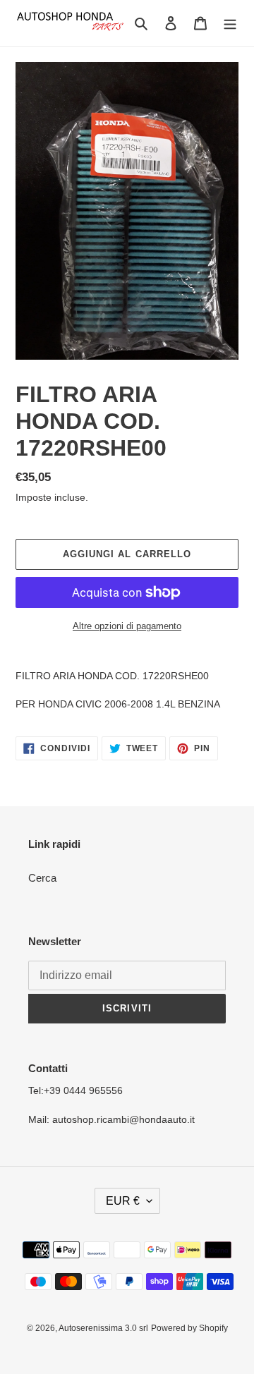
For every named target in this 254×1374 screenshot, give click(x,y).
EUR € (123, 1201)
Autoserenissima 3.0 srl (103, 1328)
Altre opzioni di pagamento (127, 626)
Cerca (42, 878)
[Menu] (230, 23)
